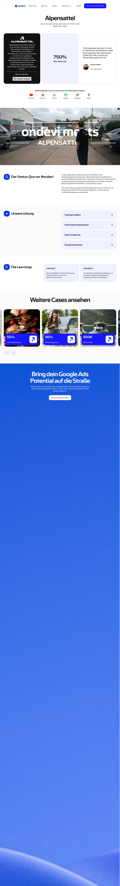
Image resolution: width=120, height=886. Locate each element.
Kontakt (78, 6)
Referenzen (33, 6)
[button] (7, 353)
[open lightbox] (60, 136)
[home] (20, 6)
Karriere (54, 6)
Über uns (44, 6)
